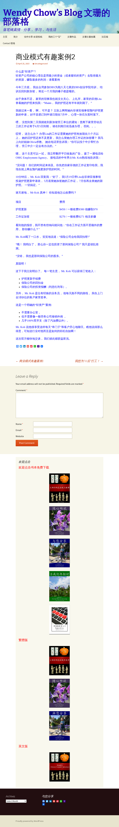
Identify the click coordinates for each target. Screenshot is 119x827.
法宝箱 (105, 36)
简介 (15, 36)
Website (20, 436)
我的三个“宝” (54, 36)
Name (19, 424)
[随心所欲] (59, 520)
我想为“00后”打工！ (89, 361)
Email (19, 430)
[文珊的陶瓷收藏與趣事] (59, 660)
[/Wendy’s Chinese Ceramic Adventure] (59, 767)
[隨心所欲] (59, 693)
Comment (21, 390)
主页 (5, 36)
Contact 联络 (9, 43)
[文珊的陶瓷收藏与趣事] (59, 488)
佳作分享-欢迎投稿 (33, 36)
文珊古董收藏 (88, 36)
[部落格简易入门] (59, 619)
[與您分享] (59, 726)
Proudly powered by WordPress (30, 821)
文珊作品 (71, 36)
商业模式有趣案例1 (30, 361)
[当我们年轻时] (59, 586)
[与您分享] (59, 553)
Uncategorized (41, 63)
